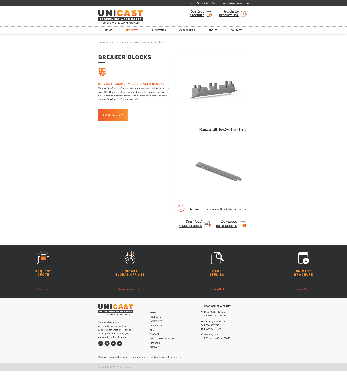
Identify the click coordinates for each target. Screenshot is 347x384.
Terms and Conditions (163, 338)
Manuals (155, 343)
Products (132, 30)
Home (108, 30)
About (213, 30)
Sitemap (155, 347)
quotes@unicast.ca (232, 3)
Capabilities (187, 30)
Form (42, 289)
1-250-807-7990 (212, 329)
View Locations (128, 289)
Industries (159, 30)
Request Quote (111, 115)
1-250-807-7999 (207, 3)
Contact (236, 30)
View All (216, 289)
